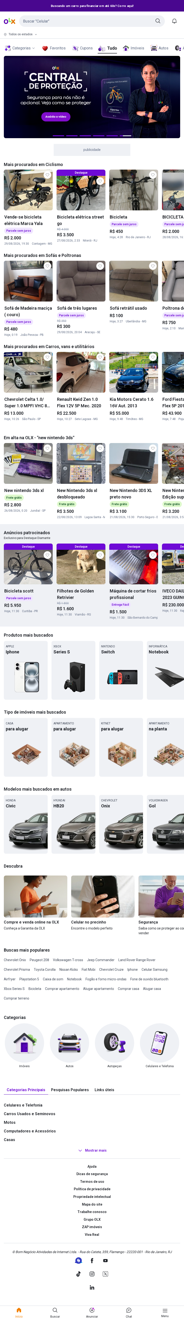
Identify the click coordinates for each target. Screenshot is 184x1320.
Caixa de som (53, 979)
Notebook (74, 979)
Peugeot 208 (39, 960)
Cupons (86, 48)
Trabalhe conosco (92, 1212)
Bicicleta (35, 989)
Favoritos (58, 48)
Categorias (21, 48)
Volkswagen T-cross (68, 960)
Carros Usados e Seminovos (29, 1114)
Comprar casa (128, 989)
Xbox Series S (14, 989)
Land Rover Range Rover (136, 960)
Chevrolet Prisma (17, 969)
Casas (9, 1139)
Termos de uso (92, 1182)
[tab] (26, 1090)
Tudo (112, 48)
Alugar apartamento (98, 989)
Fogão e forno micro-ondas (106, 979)
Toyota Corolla (45, 969)
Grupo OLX (92, 1219)
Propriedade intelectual (92, 1197)
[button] (92, 21)
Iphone (132, 969)
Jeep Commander (101, 960)
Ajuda (92, 1166)
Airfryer (10, 979)
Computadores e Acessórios (30, 1131)
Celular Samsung (154, 969)
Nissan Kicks (68, 969)
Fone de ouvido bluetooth (149, 979)
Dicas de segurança (92, 1174)
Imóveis (137, 48)
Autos (163, 48)
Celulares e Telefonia (23, 1105)
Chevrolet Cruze (111, 969)
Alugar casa (152, 989)
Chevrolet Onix (15, 960)
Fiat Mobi (88, 969)
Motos (10, 1122)
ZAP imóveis (92, 1227)
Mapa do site (92, 1204)
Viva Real (92, 1235)
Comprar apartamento (62, 989)
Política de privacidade (92, 1189)
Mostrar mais (96, 1150)
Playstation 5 (29, 979)
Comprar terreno (16, 998)
